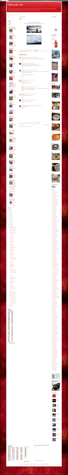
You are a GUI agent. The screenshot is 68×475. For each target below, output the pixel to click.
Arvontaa (54, 195)
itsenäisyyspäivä (55, 220)
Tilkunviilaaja (11, 82)
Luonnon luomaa (12, 130)
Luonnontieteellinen (56, 269)
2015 (10, 221)
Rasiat (54, 319)
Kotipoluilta (11, 166)
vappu (53, 358)
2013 (10, 224)
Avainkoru (54, 201)
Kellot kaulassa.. (12, 269)
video (53, 361)
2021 (10, 212)
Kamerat (54, 227)
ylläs (53, 366)
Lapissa (54, 260)
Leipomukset (55, 264)
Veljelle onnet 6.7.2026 (14, 162)
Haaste (54, 210)
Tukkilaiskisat (55, 351)
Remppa (54, 321)
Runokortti (54, 329)
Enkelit (54, 206)
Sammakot (54, 332)
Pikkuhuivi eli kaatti (14, 50)
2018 (10, 217)
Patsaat (54, 304)
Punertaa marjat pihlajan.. (13, 248)
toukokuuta (12, 296)
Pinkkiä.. (11, 283)
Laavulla (11, 262)
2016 (10, 220)
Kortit (54, 245)
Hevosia (54, 213)
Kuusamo (54, 252)
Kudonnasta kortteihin (11, 49)
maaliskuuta (12, 300)
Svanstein (54, 342)
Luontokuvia (25, 51)
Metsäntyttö (11, 41)
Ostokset (54, 299)
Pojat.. (11, 290)
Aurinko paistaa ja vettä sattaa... (13, 278)
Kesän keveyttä (14, 168)
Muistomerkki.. (12, 251)
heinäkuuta (12, 293)
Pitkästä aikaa (14, 64)
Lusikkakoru (55, 272)
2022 (10, 210)
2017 (10, 218)
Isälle (53, 219)
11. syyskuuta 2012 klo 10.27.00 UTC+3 (30, 70)
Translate (55, 36)
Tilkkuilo (10, 193)
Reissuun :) (57, 439)
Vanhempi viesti (46, 124)
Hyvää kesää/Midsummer (14, 175)
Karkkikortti (55, 230)
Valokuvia (54, 357)
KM (10, 23)
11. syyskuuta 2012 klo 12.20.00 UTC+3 (31, 87)
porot (53, 309)
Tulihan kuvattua (12, 153)
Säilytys (54, 345)
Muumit (54, 285)
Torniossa (54, 350)
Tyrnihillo (57, 394)
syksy (53, 343)
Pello (53, 305)
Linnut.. (11, 276)
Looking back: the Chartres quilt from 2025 (14, 85)
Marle (10, 146)
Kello (53, 232)
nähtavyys (54, 292)
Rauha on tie (14, 30)
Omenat (11, 255)
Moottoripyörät (55, 280)
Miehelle (54, 278)
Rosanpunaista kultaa (11, 117)
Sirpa (22, 63)
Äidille (53, 369)
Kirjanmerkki (55, 236)
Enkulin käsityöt (11, 35)
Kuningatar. (12, 238)
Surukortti (54, 341)
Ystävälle (54, 367)
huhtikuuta (12, 298)
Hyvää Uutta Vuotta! (57, 400)
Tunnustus (11, 286)
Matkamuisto (55, 275)
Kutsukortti (54, 251)
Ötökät (54, 370)
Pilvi (20, 19)
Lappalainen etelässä (11, 103)
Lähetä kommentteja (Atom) (26, 126)
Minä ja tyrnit (14, 97)
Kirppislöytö (55, 240)
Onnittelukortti (55, 297)
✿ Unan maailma (12, 76)
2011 (10, 305)
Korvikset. (11, 237)
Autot (53, 197)
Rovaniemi (54, 326)
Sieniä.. (11, 240)
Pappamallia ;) (12, 266)
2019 (10, 215)
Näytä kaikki (14, 205)
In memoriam (55, 217)
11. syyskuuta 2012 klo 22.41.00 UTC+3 (31, 99)
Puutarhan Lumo (12, 63)
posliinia (54, 311)
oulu (53, 300)
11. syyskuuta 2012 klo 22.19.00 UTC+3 (31, 94)
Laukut (54, 261)
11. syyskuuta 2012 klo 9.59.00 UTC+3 (29, 63)
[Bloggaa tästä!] (34, 50)
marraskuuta (12, 229)
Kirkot (54, 237)
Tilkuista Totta (11, 109)
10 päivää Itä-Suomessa (14, 112)
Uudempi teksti (22, 124)
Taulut (53, 347)
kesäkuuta (12, 295)
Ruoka (54, 330)
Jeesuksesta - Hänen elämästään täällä (14, 44)
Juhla (53, 224)
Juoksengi (54, 225)
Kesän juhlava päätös (14, 77)
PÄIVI (22, 80)
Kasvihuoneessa (14, 105)
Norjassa (54, 291)
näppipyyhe (54, 293)
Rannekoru (54, 317)
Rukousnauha (55, 327)
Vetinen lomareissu (14, 91)
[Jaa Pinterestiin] (37, 50)
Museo (54, 282)
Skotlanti (54, 336)
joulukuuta (12, 227)
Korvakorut (54, 249)
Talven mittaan (14, 194)
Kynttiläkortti (55, 254)
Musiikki (54, 283)
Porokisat (54, 307)
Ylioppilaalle (54, 363)
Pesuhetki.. (11, 244)
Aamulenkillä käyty (58, 419)
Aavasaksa (54, 192)
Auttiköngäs (55, 198)
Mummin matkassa (12, 28)
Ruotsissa (54, 331)
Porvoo (54, 310)
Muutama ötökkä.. (13, 271)
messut (54, 277)
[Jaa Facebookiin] (36, 50)
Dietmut (22, 99)
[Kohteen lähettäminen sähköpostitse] (34, 50)
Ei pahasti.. (12, 285)
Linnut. (57, 423)
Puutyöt (54, 315)
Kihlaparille (54, 235)
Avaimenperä (55, 200)
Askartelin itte (15, 4)
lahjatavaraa (55, 259)
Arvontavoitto (55, 196)
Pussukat (54, 314)
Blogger (47, 464)
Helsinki (54, 212)
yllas (53, 365)
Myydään (54, 286)
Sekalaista (54, 334)
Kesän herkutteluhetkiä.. (13, 257)
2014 (10, 223)
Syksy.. (11, 274)
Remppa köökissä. (57, 429)
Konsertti (54, 242)
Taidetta (54, 346)
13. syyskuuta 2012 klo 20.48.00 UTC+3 (35, 105)
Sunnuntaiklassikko (13, 234)
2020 (10, 214)
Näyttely (54, 295)
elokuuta (11, 292)
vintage (54, 362)
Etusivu (8, 14)
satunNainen (11, 89)
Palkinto (54, 301)
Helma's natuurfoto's (12, 138)
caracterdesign (37, 464)
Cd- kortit (54, 202)
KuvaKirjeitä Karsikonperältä (12, 56)
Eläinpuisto (54, 203)
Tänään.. (11, 243)
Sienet (54, 335)
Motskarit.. (12, 280)
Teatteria (54, 348)
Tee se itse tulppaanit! (14, 202)
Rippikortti (54, 324)
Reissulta (54, 320)
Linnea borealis (11, 123)
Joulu (53, 221)
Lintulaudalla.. (12, 241)
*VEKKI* (10, 69)
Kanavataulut (55, 229)
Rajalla (11, 252)
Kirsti (11, 24)
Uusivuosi (54, 356)
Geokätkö (54, 208)
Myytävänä (54, 287)
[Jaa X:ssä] (35, 50)
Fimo (53, 207)
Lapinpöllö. (58, 409)
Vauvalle (54, 360)
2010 (10, 306)
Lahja (53, 257)
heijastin (54, 211)
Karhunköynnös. (12, 254)
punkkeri (54, 312)
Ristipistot (54, 325)
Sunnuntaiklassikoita (56, 337)
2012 (10, 226)
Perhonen (54, 306)
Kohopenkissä (14, 118)
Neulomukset (55, 289)
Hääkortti (54, 216)
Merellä (54, 276)
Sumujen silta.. (12, 245)
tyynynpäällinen (55, 355)
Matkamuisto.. (12, 261)
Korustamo (23, 57)
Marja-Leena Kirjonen (25, 105)
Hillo (53, 215)
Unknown (23, 94)
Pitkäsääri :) (12, 235)
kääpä (54, 255)
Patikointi (54, 302)
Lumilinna (54, 268)
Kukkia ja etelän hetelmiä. (12, 282)
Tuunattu (54, 353)
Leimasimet (55, 262)
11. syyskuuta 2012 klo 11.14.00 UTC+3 (29, 80)
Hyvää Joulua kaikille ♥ (57, 434)
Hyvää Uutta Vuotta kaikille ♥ (57, 405)
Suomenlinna (55, 340)
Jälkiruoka (54, 226)
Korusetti (54, 246)
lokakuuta (12, 230)
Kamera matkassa (58, 414)
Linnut (54, 266)
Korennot (54, 244)
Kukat (54, 250)
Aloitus (54, 193)
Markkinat (54, 273)
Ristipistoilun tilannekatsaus (14, 72)
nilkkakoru (54, 290)
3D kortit (54, 191)
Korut (53, 247)
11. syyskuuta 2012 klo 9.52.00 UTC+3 (31, 57)
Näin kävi (14, 154)
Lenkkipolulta (55, 265)
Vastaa (22, 60)
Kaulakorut (54, 231)
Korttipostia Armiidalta (14, 37)
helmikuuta (12, 301)
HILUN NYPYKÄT (11, 160)
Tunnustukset (13, 14)
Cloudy (22, 70)
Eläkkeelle (54, 205)
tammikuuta (12, 303)
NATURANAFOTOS (12, 180)
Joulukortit (54, 222)
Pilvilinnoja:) (12, 249)
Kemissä (54, 234)
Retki (53, 322)
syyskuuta (12, 232)
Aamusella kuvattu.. (11, 265)
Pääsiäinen (54, 316)
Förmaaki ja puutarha (11, 174)
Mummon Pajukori (12, 199)
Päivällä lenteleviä (14, 125)
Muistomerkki (55, 281)
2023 (10, 209)
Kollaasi (54, 241)
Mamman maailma (12, 96)
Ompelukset (55, 296)
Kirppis (17, 14)
